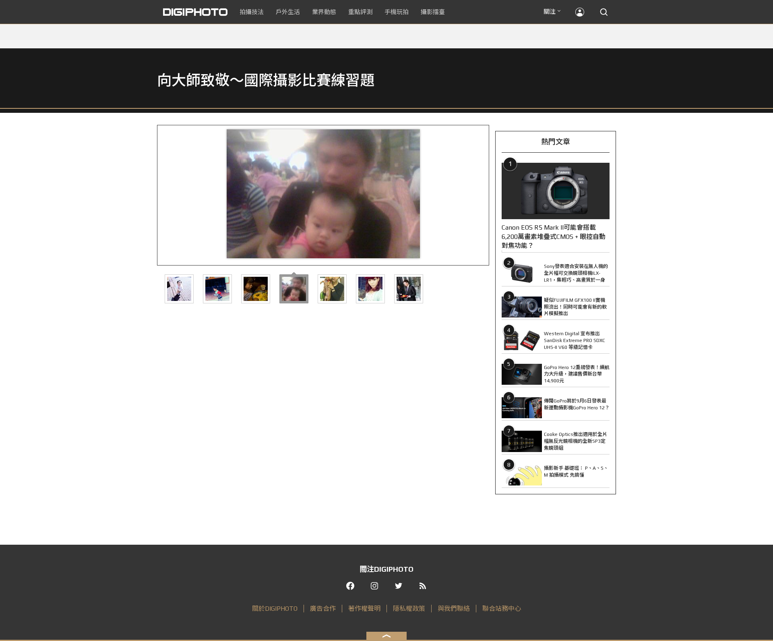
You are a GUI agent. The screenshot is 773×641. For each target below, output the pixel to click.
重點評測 (360, 11)
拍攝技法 (252, 11)
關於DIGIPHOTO (275, 608)
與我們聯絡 (454, 608)
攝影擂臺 (433, 11)
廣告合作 (323, 608)
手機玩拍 (396, 11)
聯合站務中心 (501, 608)
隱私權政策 (409, 608)
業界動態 (324, 11)
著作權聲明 (364, 608)
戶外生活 (288, 11)
